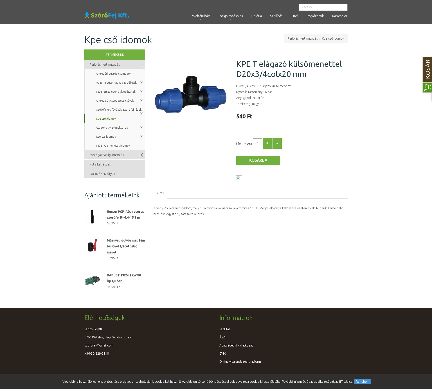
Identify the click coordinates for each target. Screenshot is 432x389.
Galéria (256, 16)
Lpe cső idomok (119, 136)
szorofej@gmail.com (98, 345)
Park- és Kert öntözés (303, 38)
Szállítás (276, 16)
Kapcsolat (340, 16)
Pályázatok (315, 16)
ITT (341, 381)
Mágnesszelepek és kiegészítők (119, 91)
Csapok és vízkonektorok (119, 127)
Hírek (295, 16)
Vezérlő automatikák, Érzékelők (119, 82)
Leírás (159, 193)
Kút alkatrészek (100, 164)
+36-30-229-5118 (96, 353)
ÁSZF (222, 337)
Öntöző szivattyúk (102, 174)
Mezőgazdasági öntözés (116, 155)
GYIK (222, 353)
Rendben (362, 381)
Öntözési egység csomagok (113, 73)
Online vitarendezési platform (240, 361)
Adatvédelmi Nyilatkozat (236, 345)
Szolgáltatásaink (230, 16)
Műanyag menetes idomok (113, 145)
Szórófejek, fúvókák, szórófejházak (119, 111)
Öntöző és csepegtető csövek (119, 100)
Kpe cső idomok (333, 38)
